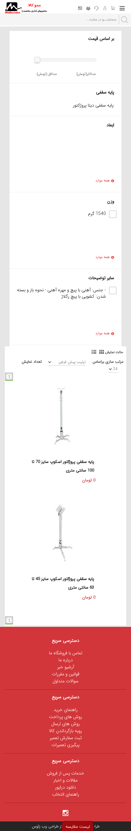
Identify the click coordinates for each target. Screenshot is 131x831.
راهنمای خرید (66, 709)
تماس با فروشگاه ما (65, 653)
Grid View (102, 351)
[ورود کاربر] (104, 8)
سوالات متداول (65, 681)
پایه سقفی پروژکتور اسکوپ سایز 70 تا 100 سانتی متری (63, 466)
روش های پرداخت (65, 716)
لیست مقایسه (78, 826)
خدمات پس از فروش (65, 773)
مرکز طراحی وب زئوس (49, 826)
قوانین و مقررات (65, 674)
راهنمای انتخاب (65, 794)
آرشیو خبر (65, 667)
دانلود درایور (65, 787)
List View (94, 351)
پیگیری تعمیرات (65, 744)
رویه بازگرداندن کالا (65, 730)
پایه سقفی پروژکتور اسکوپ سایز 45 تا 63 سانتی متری (63, 583)
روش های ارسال (65, 723)
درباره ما (66, 660)
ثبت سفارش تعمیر (66, 737)
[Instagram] (65, 812)
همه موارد (102, 180)
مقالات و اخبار (65, 780)
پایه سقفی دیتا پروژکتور (93, 105)
